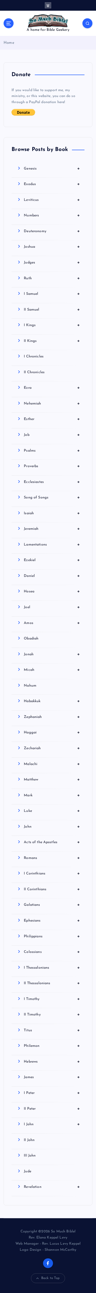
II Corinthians (52, 889)
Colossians (52, 951)
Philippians (52, 936)
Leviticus (52, 199)
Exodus (52, 184)
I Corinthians (52, 873)
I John (52, 1124)
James (52, 1077)
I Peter (52, 1092)
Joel (52, 607)
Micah (52, 669)
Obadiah (31, 639)
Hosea (52, 591)
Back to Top (50, 1278)
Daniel (52, 575)
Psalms (52, 450)
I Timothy (52, 999)
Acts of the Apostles (52, 842)
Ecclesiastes (52, 481)
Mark (52, 795)
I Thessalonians (52, 967)
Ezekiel (52, 560)
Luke (52, 810)
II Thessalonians (52, 983)
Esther (52, 419)
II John (29, 1140)
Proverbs (52, 466)
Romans (52, 857)
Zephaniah (52, 716)
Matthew (52, 779)
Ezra (52, 387)
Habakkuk (52, 701)
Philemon (52, 1045)
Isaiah (52, 513)
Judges (52, 262)
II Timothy (52, 1014)
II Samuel (52, 309)
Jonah (52, 654)
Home (9, 43)
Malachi (52, 764)
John (52, 826)
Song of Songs (52, 497)
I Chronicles (34, 356)
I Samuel (52, 293)
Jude (27, 1171)
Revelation (52, 1186)
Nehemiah (52, 403)
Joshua (52, 246)
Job (52, 434)
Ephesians (52, 920)
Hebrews (52, 1061)
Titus (52, 1030)
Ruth (52, 278)
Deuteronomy (52, 231)
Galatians (52, 904)
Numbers (52, 215)
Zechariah (52, 748)
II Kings (52, 340)
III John (30, 1156)
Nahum (30, 686)
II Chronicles (34, 372)
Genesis (52, 168)
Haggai (52, 732)
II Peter (52, 1108)
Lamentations (52, 544)
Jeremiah (52, 528)
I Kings (52, 325)
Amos (52, 622)
